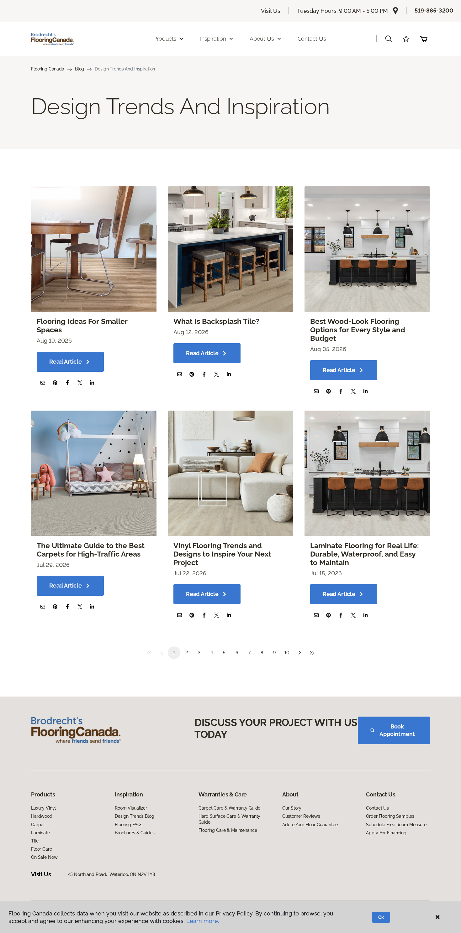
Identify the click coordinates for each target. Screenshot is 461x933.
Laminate (40, 832)
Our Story (291, 808)
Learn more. (202, 921)
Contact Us (312, 38)
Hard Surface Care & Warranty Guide (229, 819)
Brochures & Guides (134, 832)
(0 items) (423, 39)
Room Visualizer (131, 808)
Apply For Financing (386, 832)
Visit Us (270, 11)
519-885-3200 (434, 10)
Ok (381, 917)
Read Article (65, 361)
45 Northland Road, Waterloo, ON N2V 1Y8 (111, 874)
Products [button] (165, 38)
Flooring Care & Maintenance (228, 830)
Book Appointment (397, 730)
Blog (79, 68)
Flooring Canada (47, 68)
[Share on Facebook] (67, 382)
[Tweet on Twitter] (80, 382)
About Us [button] (262, 38)
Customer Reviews (301, 816)
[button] (388, 39)
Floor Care (41, 849)
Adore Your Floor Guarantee (309, 824)
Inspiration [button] (213, 38)
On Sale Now (44, 857)
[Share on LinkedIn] (92, 382)
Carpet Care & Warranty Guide (229, 808)
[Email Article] (43, 382)
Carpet (38, 824)
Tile (34, 840)
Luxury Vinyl (43, 808)
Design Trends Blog (134, 816)
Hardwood (41, 816)
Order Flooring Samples (390, 816)
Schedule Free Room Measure (396, 824)
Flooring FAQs (128, 824)
